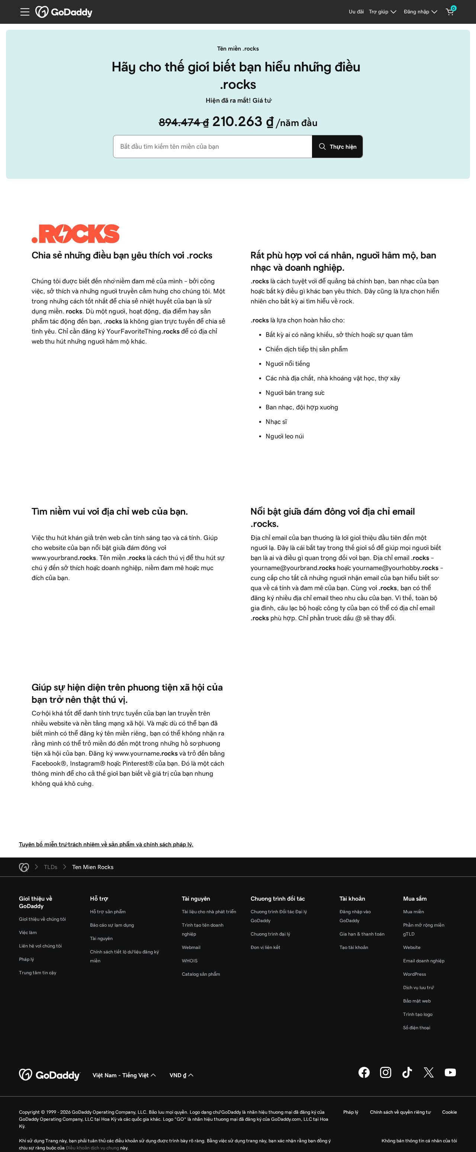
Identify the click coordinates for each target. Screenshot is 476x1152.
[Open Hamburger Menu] (22, 12)
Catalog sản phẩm (201, 974)
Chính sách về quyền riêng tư (400, 1112)
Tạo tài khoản (354, 947)
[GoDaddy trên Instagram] (385, 1077)
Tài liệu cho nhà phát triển (209, 911)
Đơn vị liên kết (265, 947)
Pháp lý (26, 959)
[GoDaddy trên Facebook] (364, 1077)
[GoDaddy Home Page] (50, 1075)
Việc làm (28, 932)
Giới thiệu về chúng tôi (42, 919)
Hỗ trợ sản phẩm (108, 911)
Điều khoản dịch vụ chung (92, 1147)
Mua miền (413, 911)
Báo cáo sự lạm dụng (112, 925)
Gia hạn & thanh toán (362, 933)
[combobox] (212, 146)
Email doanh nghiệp (423, 960)
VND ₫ (178, 1075)
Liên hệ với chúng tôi (40, 945)
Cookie (449, 1112)
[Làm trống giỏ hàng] (450, 12)
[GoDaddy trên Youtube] (450, 1077)
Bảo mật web (417, 1000)
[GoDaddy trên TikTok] (407, 1077)
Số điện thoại (416, 1027)
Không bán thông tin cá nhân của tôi (419, 1140)
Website (412, 947)
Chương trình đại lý (270, 933)
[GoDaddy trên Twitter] (428, 1077)
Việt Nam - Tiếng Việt (121, 1075)
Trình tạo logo (417, 1014)
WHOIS (189, 960)
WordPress (414, 974)
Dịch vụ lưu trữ (418, 987)
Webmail (191, 947)
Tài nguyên (101, 938)
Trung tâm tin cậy (37, 972)
